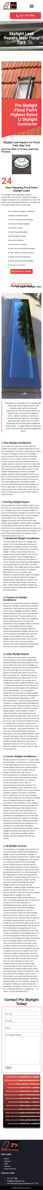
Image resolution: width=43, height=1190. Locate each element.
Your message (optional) (13, 1035)
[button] (31, 6)
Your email (8, 1021)
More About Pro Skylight (21, 271)
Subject (7, 1028)
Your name (8, 1014)
